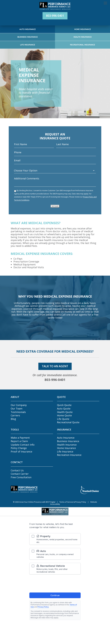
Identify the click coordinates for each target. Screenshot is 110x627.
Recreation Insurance (69, 455)
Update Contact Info (22, 444)
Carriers (15, 415)
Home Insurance (82, 29)
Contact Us (17, 470)
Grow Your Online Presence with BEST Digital (37, 502)
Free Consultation (21, 477)
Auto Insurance (27, 29)
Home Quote (64, 415)
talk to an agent (55, 366)
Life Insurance (27, 45)
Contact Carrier (20, 473)
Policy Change (19, 448)
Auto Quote (63, 408)
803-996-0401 (55, 16)
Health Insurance (83, 37)
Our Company (19, 405)
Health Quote (65, 412)
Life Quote (63, 419)
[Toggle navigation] (105, 3)
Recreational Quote (68, 422)
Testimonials (18, 412)
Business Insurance (27, 37)
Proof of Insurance (21, 451)
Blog (13, 419)
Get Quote (55, 206)
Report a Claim (19, 441)
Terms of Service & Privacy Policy (72, 502)
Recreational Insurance (82, 45)
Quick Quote (64, 405)
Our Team (16, 408)
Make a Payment (20, 437)
